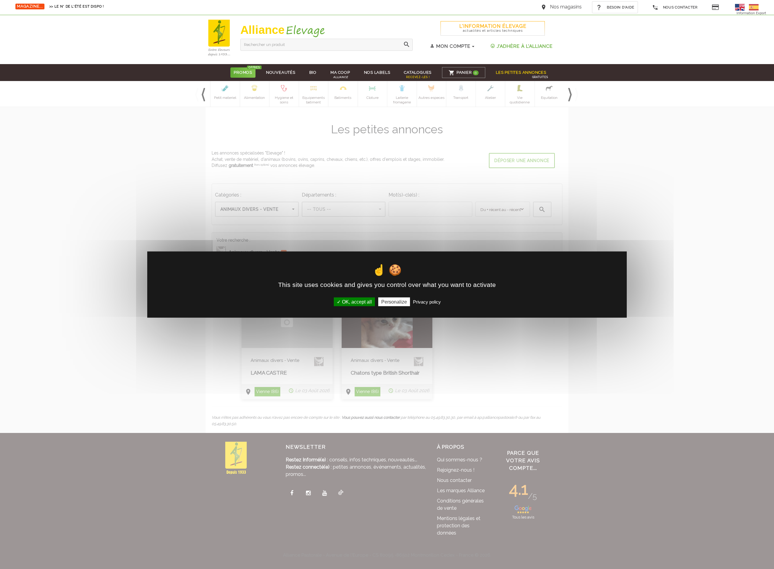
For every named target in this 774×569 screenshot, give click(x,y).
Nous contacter (680, 7)
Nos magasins (566, 7)
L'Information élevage (492, 28)
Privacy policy (427, 301)
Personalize (394, 301)
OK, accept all (356, 301)
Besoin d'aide (620, 7)
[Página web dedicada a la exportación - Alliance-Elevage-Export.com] (754, 7)
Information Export (751, 13)
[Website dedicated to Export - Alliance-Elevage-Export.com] (741, 7)
